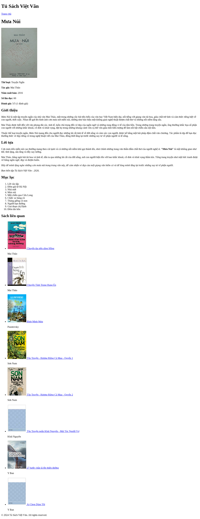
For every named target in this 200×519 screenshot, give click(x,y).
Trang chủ (6, 14)
